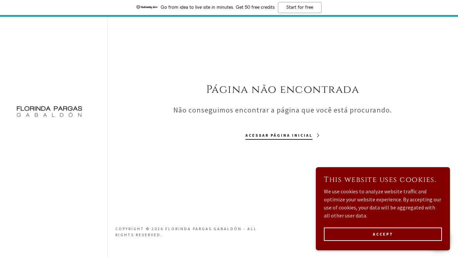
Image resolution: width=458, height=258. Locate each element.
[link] (49, 111)
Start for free (299, 7)
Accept (383, 234)
